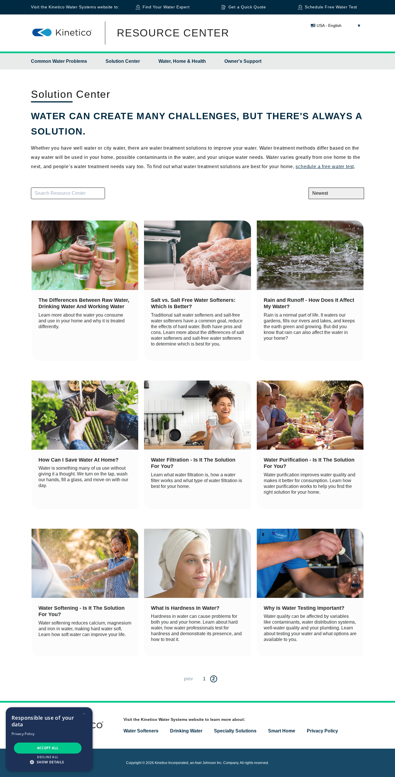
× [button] (84, 713)
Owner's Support (242, 61)
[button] (49, 761)
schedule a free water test (325, 166)
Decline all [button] (47, 756)
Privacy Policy (322, 730)
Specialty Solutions (235, 730)
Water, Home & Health (182, 61)
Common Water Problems (59, 61)
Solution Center (123, 61)
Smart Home (281, 730)
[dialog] (49, 739)
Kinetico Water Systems (72, 7)
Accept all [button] (48, 747)
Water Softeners (140, 730)
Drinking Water (186, 730)
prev (188, 678)
